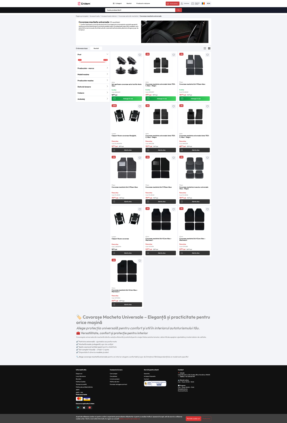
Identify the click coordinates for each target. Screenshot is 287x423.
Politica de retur (114, 381)
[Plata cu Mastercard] (79, 398)
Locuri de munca (81, 376)
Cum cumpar (113, 373)
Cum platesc (113, 376)
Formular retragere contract (118, 384)
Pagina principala (82, 16)
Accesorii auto (95, 16)
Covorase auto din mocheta (128, 16)
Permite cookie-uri (193, 419)
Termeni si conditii (81, 384)
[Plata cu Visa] (87, 398)
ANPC (77, 390)
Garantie (146, 373)
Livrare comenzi (114, 379)
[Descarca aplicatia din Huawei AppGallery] (89, 407)
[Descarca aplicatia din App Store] (84, 407)
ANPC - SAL (79, 392)
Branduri (78, 379)
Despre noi (79, 373)
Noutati (129, 3)
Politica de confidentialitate (84, 387)
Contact (146, 379)
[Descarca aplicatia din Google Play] (78, 407)
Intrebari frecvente (149, 376)
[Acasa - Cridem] (86, 3)
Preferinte (206, 419)
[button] (185, 3)
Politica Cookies (80, 381)
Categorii (118, 3)
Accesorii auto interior (109, 16)
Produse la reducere (143, 3)
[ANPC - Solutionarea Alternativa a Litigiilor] (160, 383)
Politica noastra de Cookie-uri (129, 419)
